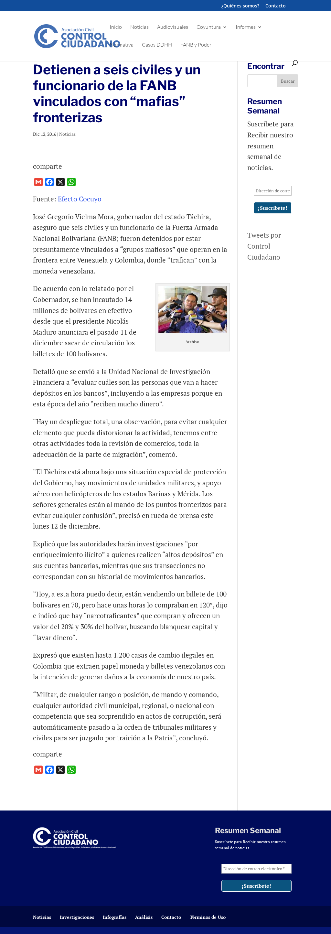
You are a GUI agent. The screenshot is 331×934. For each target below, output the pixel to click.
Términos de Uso (208, 917)
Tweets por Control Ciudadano (264, 246)
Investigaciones (77, 917)
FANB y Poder (195, 45)
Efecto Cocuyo (79, 198)
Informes (246, 27)
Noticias (139, 27)
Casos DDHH (157, 45)
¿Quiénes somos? (240, 6)
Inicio (116, 27)
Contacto (275, 6)
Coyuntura (209, 27)
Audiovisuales (172, 27)
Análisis (144, 917)
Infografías (114, 917)
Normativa (121, 45)
